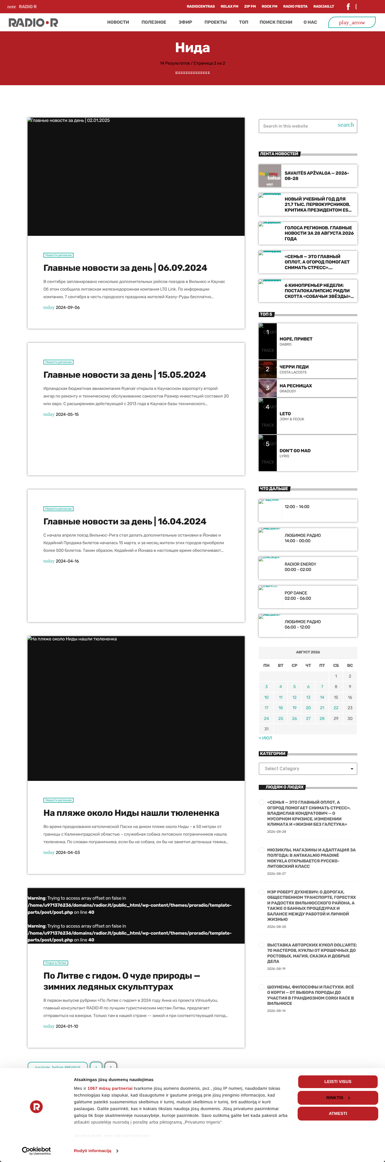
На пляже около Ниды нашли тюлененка (131, 813)
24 (266, 718)
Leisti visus (337, 1081)
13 (308, 697)
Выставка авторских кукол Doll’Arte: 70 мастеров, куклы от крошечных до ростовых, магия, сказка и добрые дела (312, 953)
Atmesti (338, 1113)
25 (280, 718)
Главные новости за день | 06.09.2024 (125, 268)
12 (294, 697)
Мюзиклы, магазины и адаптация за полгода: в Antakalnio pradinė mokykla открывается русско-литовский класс (311, 858)
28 (322, 718)
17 (266, 707)
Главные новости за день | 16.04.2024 (124, 521)
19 (294, 707)
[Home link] (33, 22)
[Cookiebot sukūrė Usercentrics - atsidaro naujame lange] (36, 1151)
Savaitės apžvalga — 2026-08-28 (317, 175)
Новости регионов (58, 255)
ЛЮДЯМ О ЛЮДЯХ (285, 787)
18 (280, 707)
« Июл (265, 738)
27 (308, 718)
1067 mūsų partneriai (110, 1088)
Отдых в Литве (55, 963)
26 (294, 718)
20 (308, 707)
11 (280, 697)
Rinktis (334, 1097)
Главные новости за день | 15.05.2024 (124, 375)
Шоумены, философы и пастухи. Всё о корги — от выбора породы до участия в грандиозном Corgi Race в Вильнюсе (310, 995)
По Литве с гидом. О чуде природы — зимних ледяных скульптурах (121, 981)
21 (322, 707)
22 (336, 707)
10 (266, 697)
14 (322, 697)
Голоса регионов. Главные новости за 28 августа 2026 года (319, 233)
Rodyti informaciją (92, 1150)
